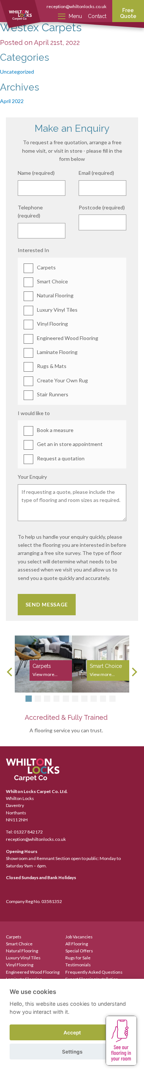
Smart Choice (52, 281)
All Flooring (76, 943)
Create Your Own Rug (62, 380)
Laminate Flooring (57, 352)
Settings (72, 1052)
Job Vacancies (79, 936)
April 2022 (12, 101)
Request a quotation (61, 458)
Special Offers (79, 950)
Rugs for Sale (77, 957)
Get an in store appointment (70, 444)
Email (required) (96, 173)
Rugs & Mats (51, 366)
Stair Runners (52, 394)
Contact (97, 16)
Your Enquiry (32, 477)
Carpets (46, 267)
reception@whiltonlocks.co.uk (76, 6)
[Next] (133, 672)
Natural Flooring (55, 295)
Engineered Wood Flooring (67, 338)
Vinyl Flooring (52, 324)
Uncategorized (17, 71)
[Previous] (10, 672)
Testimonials (78, 964)
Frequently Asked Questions (94, 972)
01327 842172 (28, 832)
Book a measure (55, 430)
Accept (72, 1033)
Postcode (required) (102, 207)
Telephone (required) (30, 211)
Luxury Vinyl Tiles (57, 310)
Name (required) (36, 173)
